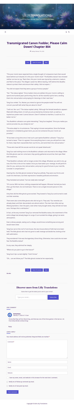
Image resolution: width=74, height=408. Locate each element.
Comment (11, 342)
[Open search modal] (68, 32)
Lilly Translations (37, 15)
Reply (10, 326)
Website (10, 373)
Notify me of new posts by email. (18, 386)
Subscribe (53, 297)
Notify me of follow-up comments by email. (21, 382)
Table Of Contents (36, 62)
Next (46, 62)
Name (9, 362)
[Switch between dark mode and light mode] (66, 32)
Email (9, 367)
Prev (28, 62)
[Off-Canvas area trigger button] (5, 32)
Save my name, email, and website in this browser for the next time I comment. (33, 377)
